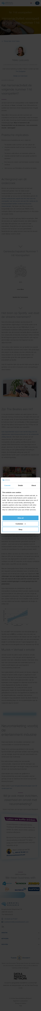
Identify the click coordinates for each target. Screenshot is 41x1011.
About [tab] (33, 485)
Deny (20, 529)
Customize (19, 524)
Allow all (20, 518)
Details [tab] (20, 485)
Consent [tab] (7, 485)
